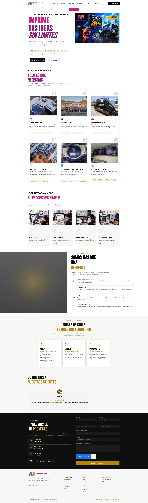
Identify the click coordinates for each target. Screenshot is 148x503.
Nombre (78, 417)
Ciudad (78, 437)
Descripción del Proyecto (83, 443)
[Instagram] (31, 447)
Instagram (37, 446)
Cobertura (80, 3)
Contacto (97, 3)
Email (100, 424)
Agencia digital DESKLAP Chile (111, 499)
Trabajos (88, 3)
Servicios (55, 3)
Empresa (101, 417)
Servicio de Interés (81, 430)
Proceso (63, 3)
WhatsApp (79, 424)
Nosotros (71, 3)
